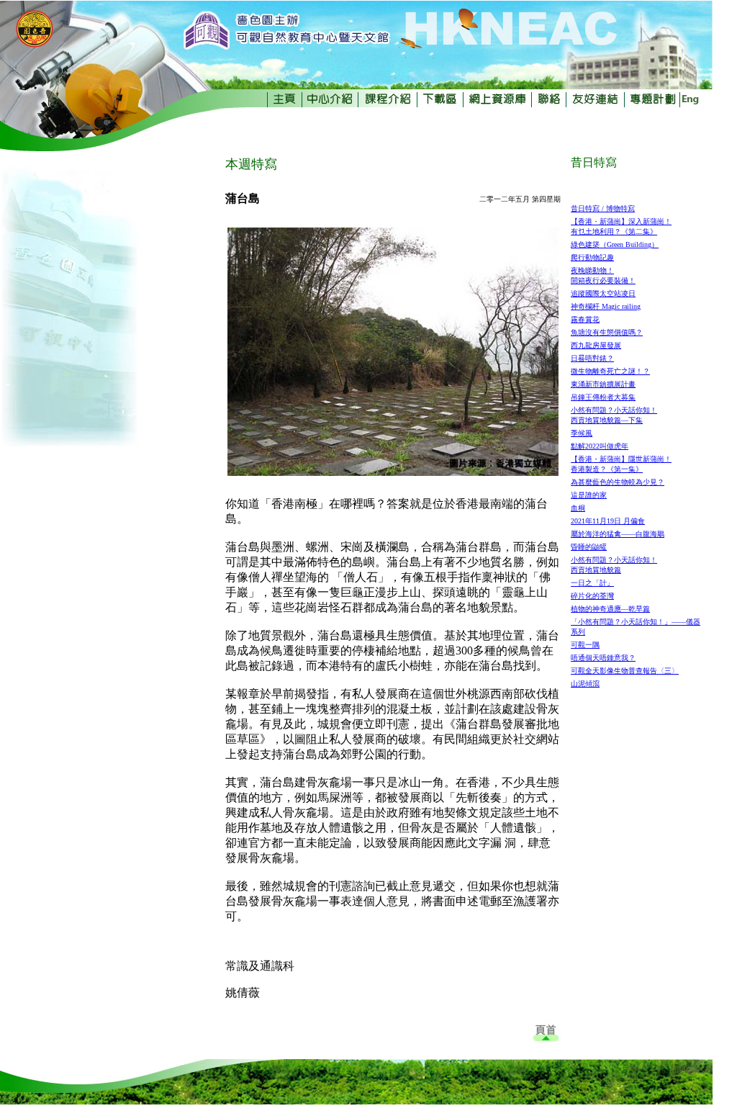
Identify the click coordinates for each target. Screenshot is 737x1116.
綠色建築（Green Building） (615, 244)
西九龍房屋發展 (596, 345)
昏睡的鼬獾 (589, 547)
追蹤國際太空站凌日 (603, 293)
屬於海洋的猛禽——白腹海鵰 (617, 534)
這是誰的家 (589, 495)
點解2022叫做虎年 (599, 446)
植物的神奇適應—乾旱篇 (610, 609)
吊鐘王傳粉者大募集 (603, 397)
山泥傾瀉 (585, 684)
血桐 (578, 508)
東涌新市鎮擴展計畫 (603, 384)
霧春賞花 (585, 319)
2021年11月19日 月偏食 (608, 521)
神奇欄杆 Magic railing (606, 306)
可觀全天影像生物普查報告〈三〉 (625, 671)
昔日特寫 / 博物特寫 (603, 208)
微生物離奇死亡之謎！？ (610, 371)
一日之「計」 (592, 583)
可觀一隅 (585, 645)
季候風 (581, 433)
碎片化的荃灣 (592, 596)
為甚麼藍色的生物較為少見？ (617, 482)
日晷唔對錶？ (592, 358)
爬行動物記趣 (592, 257)
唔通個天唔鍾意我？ (603, 658)
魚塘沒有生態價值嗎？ (607, 332)
